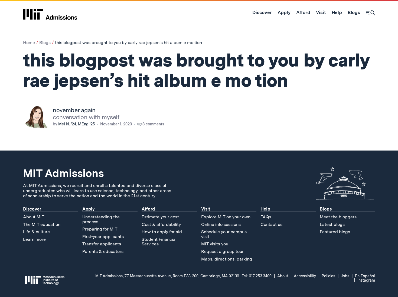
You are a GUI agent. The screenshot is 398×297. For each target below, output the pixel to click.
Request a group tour (222, 251)
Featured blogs (335, 231)
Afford (148, 209)
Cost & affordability (161, 224)
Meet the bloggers (338, 216)
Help (265, 209)
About (282, 276)
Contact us (271, 224)
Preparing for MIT (100, 229)
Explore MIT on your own (225, 216)
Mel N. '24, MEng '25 (76, 124)
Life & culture (36, 231)
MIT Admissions (63, 173)
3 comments (153, 124)
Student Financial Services (159, 242)
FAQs (265, 216)
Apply (88, 209)
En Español (365, 276)
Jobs (345, 276)
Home (29, 42)
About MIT (33, 216)
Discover (32, 209)
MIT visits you (214, 243)
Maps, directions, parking (226, 259)
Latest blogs (332, 224)
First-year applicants (103, 236)
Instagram (366, 280)
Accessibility (305, 276)
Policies (328, 276)
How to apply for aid (162, 231)
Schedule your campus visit (224, 234)
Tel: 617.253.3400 (257, 276)
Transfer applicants (101, 243)
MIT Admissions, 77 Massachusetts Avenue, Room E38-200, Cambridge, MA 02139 (167, 276)
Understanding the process (101, 219)
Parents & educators (102, 251)
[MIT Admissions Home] (50, 12)
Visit (205, 209)
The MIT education (41, 224)
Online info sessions (221, 224)
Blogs (45, 42)
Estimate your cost (160, 216)
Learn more (34, 239)
